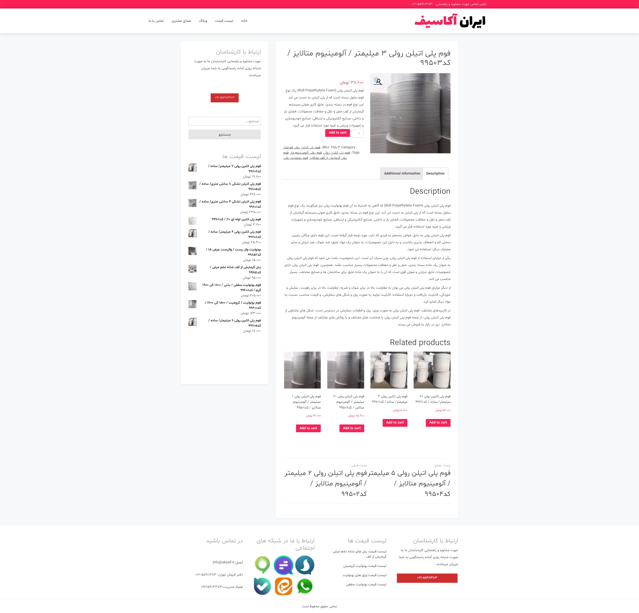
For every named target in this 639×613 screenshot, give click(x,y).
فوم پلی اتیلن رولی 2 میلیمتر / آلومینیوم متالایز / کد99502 (326, 483)
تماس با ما (156, 20)
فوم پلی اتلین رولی (336, 152)
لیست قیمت (224, 20)
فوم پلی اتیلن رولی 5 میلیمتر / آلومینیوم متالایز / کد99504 (409, 483)
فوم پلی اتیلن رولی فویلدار (301, 147)
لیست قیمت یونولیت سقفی (366, 584)
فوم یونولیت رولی (295, 158)
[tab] (435, 174)
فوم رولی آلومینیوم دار (306, 152)
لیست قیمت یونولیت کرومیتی (364, 566)
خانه (244, 20)
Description (435, 173)
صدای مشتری (181, 20)
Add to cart (337, 132)
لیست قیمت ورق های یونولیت (364, 575)
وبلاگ (203, 20)
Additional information (402, 173)
